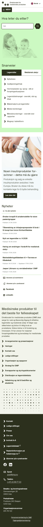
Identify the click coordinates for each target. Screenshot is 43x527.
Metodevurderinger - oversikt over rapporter (20, 115)
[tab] (12, 73)
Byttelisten (11, 79)
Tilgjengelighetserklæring (21, 520)
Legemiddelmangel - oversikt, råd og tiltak (21, 98)
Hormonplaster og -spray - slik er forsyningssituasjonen (20, 90)
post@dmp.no (12, 475)
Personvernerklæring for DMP (21, 517)
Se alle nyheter (10, 211)
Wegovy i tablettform (15, 121)
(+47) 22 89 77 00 (14, 482)
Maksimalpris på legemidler (18, 104)
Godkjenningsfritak (14, 84)
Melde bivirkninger (14, 109)
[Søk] (37, 26)
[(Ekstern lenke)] (5, 464)
